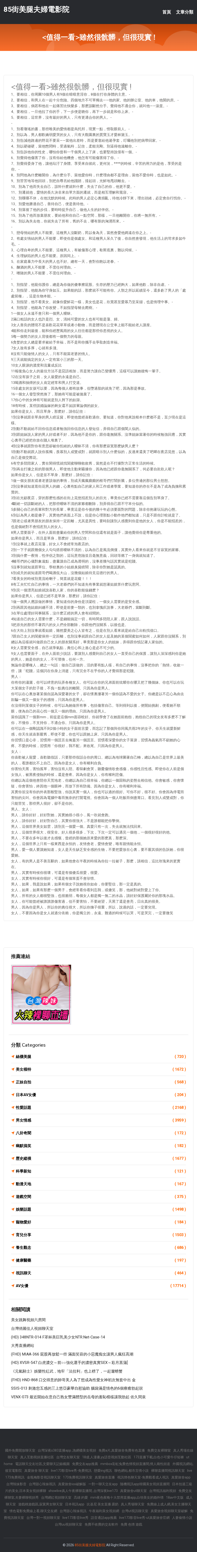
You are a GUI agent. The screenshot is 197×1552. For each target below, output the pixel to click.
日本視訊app (74, 1504)
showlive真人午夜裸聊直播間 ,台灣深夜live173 (83, 1491)
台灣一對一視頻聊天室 (43, 1518)
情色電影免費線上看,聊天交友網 (33, 1511)
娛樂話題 (101, 1209)
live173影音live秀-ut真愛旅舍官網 (144, 1518)
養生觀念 (101, 1247)
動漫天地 (101, 1184)
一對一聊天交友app (103, 1484)
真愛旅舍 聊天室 (36, 1470)
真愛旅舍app (181, 1477)
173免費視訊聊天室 (77, 1477)
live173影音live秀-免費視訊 (71, 1470)
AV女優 (101, 1285)
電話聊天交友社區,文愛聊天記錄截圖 (42, 1464)
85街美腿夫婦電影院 (36, 9)
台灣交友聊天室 (68, 1457)
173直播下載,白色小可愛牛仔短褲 (159, 1457)
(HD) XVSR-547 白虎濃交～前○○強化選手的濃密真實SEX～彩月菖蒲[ (69, 1362)
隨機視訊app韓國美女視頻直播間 (145, 1484)
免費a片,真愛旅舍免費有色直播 (121, 1450)
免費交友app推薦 (85, 1464)
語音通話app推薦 (104, 1518)
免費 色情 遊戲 (131, 1524)
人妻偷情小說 (182, 1518)
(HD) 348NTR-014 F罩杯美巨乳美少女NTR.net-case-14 (58, 1337)
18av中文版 (175, 1497)
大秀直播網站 (22, 1345)
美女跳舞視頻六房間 (28, 1320)
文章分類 (184, 12)
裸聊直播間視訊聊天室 (168, 1470)
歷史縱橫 (101, 1158)
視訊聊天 (101, 1273)
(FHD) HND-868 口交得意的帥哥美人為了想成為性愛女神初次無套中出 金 (73, 1380)
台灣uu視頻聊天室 (68, 1524)
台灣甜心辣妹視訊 (42, 1484)
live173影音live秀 (75, 1518)
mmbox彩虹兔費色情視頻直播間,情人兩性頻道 (135, 1464)
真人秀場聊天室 (132, 1504)
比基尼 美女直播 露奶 (102, 1504)
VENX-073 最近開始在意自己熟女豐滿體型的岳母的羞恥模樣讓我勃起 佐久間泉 (78, 1397)
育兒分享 (101, 1235)
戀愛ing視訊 (103, 1470)
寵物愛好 (101, 1222)
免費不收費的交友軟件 (101, 1524)
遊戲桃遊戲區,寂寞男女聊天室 (40, 1504)
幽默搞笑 (101, 1145)
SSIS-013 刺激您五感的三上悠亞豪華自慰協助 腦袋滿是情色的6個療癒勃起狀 (77, 1388)
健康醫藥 (101, 1260)
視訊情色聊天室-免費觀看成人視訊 (143, 1477)
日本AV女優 (101, 1094)
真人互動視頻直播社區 (37, 1457)
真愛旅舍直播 (105, 1477)
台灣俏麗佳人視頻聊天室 (32, 1328)
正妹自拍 (101, 1082)
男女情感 (101, 1120)
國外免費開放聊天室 (20, 1450)
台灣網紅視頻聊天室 (56, 1497)
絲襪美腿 (101, 1056)
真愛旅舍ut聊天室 (133, 1491)
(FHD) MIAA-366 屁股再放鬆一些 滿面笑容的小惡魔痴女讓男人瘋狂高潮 (72, 1354)
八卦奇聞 (101, 1133)
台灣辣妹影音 (16, 1484)
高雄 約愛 (81, 1497)
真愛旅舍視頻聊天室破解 (169, 1511)
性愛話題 (101, 1107)
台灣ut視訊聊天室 (135, 1511)
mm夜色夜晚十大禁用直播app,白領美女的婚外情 (127, 1497)
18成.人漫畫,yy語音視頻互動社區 (106, 1457)
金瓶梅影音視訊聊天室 (44, 1477)
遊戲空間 (101, 1196)
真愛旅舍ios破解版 (72, 1484)
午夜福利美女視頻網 (104, 1511)
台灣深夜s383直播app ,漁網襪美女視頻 (67, 1450)
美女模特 (101, 1069)
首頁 (166, 12)
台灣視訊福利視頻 (162, 1491)
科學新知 (101, 1171)
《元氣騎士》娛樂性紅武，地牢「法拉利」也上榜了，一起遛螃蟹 (67, 1371)
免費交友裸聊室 (159, 1450)
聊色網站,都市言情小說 (131, 1470)
